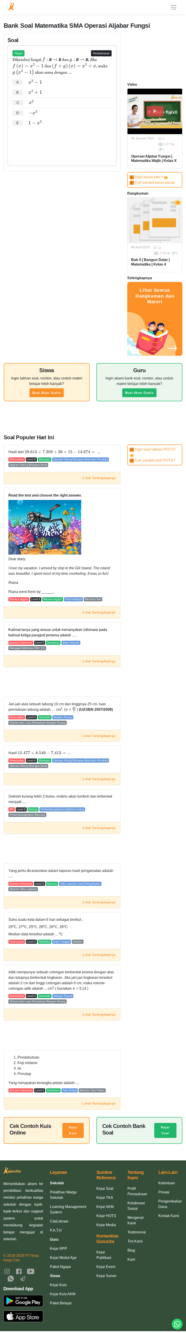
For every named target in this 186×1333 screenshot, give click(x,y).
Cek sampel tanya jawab (153, 182)
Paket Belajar (61, 1303)
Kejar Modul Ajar (63, 1258)
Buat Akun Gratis (46, 392)
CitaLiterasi (59, 1221)
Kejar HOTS (106, 1216)
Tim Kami (135, 1241)
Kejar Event (105, 1267)
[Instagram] (7, 1271)
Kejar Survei (106, 1276)
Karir (131, 1259)
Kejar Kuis (73, 1130)
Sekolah (57, 1183)
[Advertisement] (62, 142)
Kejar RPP (58, 1248)
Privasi (163, 1192)
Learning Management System (68, 1209)
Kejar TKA (104, 1198)
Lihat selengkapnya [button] (99, 478)
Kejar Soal (165, 1130)
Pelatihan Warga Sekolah (63, 1195)
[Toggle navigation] (173, 7)
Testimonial (136, 1232)
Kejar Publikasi (103, 1255)
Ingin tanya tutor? (147, 177)
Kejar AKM (105, 1207)
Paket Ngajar (60, 1267)
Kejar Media (106, 1225)
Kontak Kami (168, 1216)
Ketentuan (166, 1183)
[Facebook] (18, 1271)
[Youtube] (30, 1271)
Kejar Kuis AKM (62, 1294)
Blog (131, 1250)
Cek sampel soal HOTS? (153, 460)
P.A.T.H (56, 1230)
